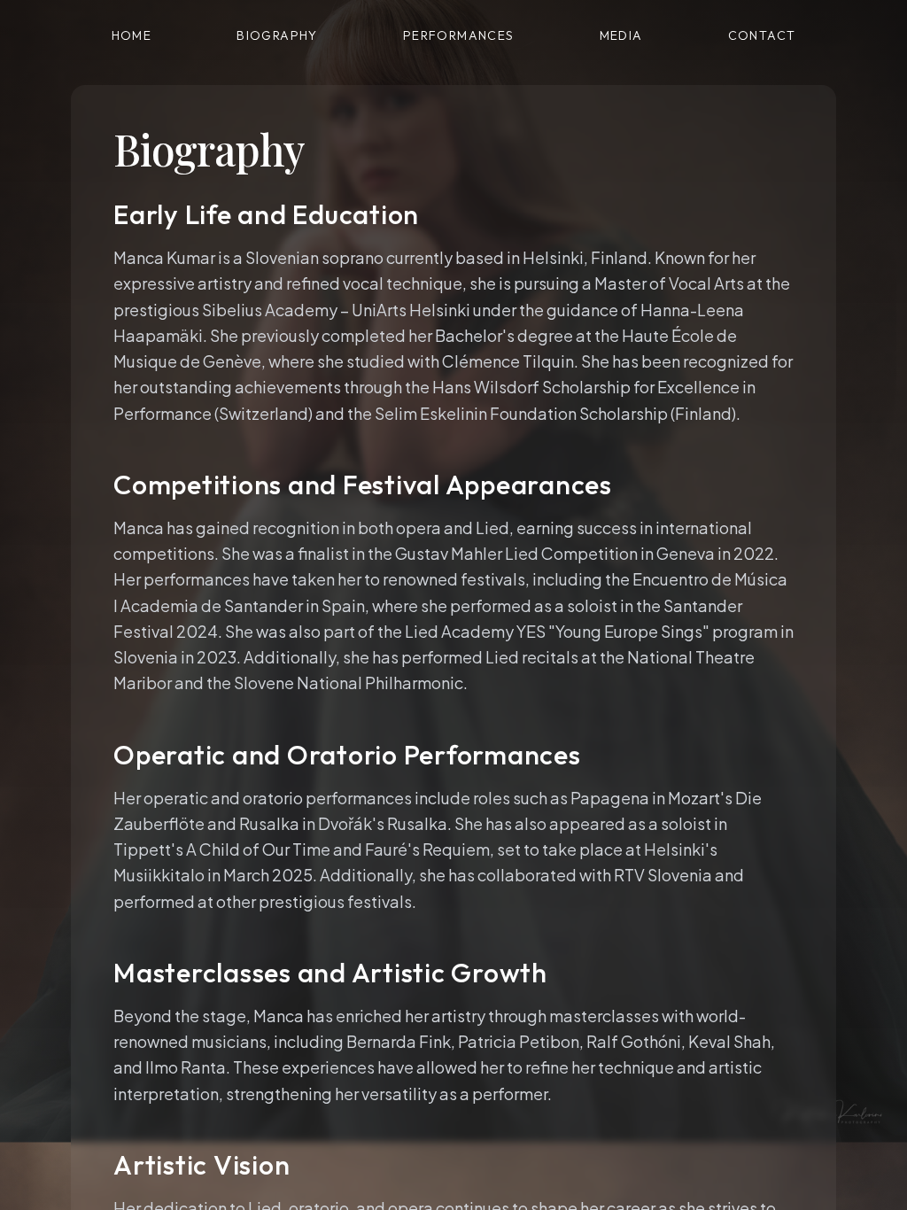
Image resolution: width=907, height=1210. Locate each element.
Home (132, 35)
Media (621, 35)
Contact (762, 35)
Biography (277, 35)
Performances (459, 35)
